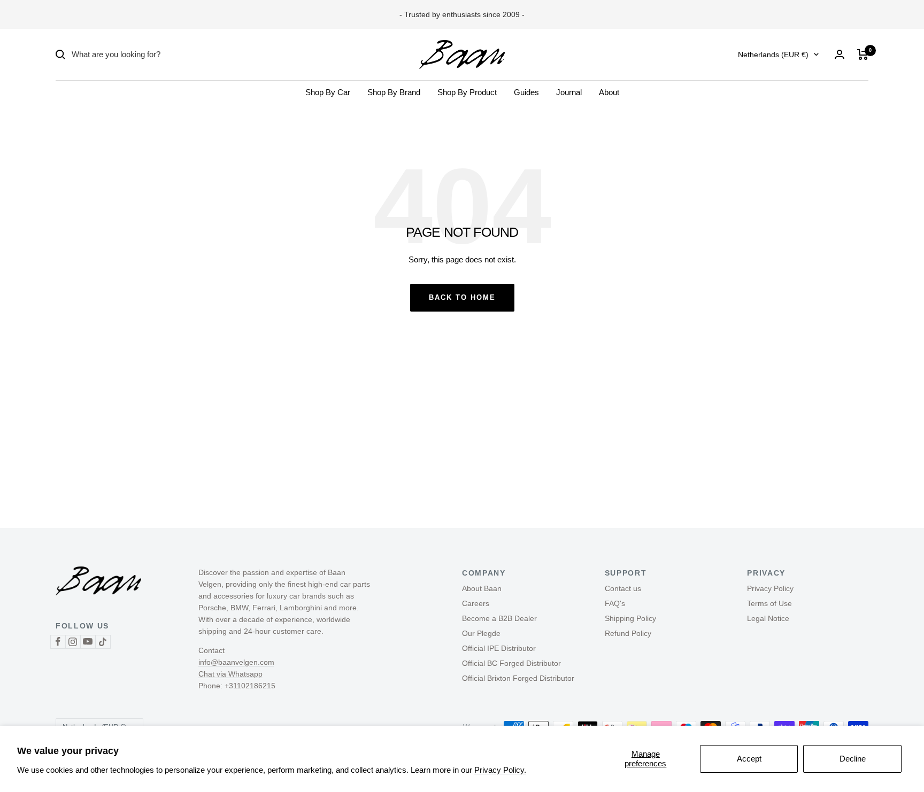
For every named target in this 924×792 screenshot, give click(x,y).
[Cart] (862, 54)
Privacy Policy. (500, 769)
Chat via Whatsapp (230, 674)
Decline (853, 758)
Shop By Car (327, 92)
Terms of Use (769, 603)
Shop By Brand (393, 92)
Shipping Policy (630, 618)
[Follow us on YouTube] (87, 641)
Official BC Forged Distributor (511, 663)
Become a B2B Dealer (499, 618)
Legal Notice (768, 618)
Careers (475, 603)
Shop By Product (467, 92)
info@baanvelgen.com (236, 662)
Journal (569, 92)
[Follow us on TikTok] (102, 641)
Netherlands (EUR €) (773, 54)
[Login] (839, 54)
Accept (749, 758)
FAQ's (615, 603)
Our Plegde (481, 633)
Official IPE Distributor (499, 648)
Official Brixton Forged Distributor (518, 678)
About (609, 92)
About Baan (482, 588)
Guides (526, 92)
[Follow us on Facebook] (57, 641)
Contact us (623, 588)
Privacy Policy (770, 588)
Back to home (462, 297)
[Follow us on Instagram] (72, 641)
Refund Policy (628, 633)
